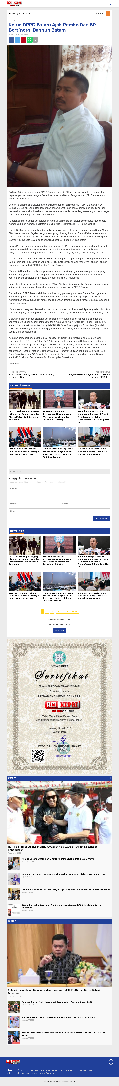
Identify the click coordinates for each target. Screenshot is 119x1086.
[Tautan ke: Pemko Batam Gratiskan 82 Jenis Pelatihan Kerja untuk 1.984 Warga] (14, 863)
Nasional (14, 34)
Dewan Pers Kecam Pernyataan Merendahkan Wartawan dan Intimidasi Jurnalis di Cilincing (57, 560)
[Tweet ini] (17, 40)
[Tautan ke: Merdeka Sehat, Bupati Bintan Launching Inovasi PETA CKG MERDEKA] (14, 1022)
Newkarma (53, 1081)
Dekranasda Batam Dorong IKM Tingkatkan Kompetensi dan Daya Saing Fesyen (64, 874)
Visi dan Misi (37, 1073)
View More (59, 630)
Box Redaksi (32, 1070)
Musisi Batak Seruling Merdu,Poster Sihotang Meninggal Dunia (32, 374)
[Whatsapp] (30, 40)
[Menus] (111, 3)
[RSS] (108, 13)
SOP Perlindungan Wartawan (78, 1070)
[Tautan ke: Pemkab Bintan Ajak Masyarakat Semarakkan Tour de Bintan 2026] (14, 1006)
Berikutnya (71, 611)
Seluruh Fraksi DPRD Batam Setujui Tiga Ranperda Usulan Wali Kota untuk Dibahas (66, 889)
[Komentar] (35, 40)
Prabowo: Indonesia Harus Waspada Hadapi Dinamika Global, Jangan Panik (92, 451)
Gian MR (72, 1081)
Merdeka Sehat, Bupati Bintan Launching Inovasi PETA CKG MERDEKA (58, 1017)
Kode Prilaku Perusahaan (17, 1073)
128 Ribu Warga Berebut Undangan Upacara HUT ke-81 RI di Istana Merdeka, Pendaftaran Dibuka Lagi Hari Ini (93, 417)
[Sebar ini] (11, 40)
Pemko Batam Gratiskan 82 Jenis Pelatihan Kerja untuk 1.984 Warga (58, 859)
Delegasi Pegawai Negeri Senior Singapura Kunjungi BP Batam (88, 374)
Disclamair (51, 1073)
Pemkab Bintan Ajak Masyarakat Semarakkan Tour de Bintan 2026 (57, 1002)
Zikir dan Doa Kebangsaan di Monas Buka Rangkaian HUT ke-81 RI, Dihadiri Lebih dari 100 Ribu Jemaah (58, 597)
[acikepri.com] (14, 3)
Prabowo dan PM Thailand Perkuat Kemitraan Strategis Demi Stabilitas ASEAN (24, 451)
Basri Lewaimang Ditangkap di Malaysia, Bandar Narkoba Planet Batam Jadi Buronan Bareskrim (24, 560)
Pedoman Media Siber (51, 1070)
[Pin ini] (23, 40)
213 (59, 611)
